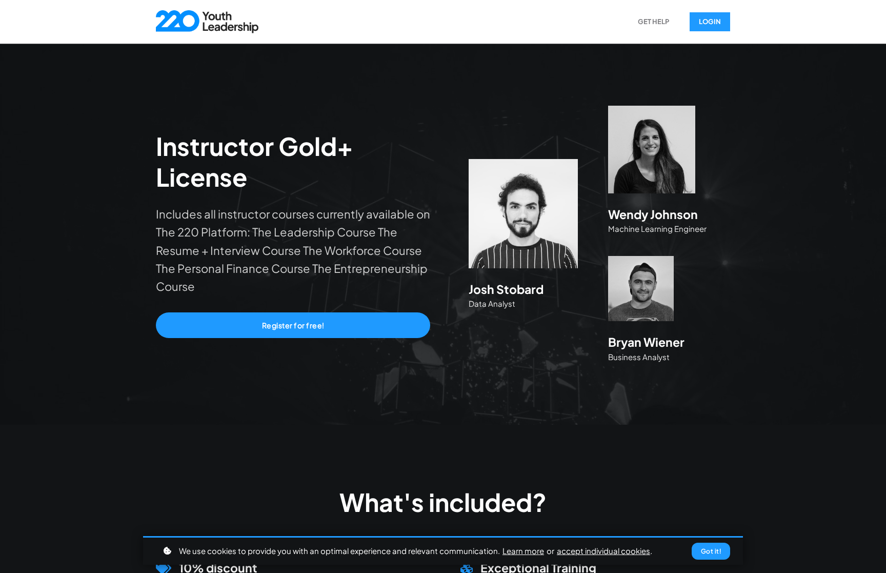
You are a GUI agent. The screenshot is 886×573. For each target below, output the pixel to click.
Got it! (711, 551)
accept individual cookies (603, 551)
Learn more (523, 551)
